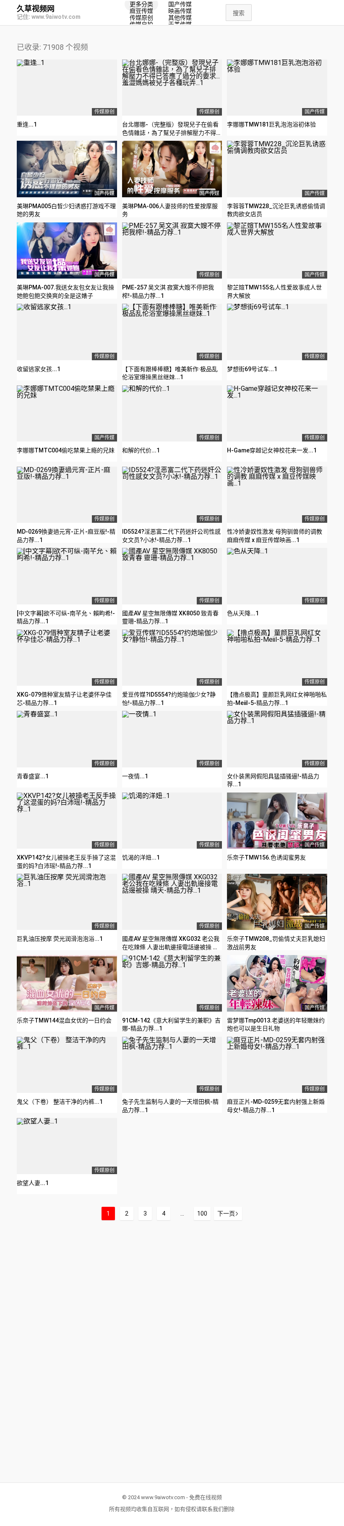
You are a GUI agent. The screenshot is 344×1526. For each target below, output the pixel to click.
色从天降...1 (243, 613)
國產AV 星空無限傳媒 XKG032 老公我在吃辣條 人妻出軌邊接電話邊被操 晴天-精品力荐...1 (170, 946)
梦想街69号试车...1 (252, 369)
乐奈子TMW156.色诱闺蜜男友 (266, 857)
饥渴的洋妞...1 (141, 857)
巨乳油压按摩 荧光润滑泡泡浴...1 (60, 938)
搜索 (239, 13)
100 (202, 1213)
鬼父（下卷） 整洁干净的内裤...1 (60, 1101)
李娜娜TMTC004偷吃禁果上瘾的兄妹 (66, 450)
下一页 (226, 1213)
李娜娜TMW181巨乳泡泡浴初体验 (271, 124)
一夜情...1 (135, 776)
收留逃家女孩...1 (38, 369)
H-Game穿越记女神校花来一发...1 (272, 450)
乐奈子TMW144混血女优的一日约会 (64, 1020)
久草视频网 (36, 9)
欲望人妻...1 (33, 1183)
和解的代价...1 (141, 450)
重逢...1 (27, 124)
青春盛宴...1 (33, 776)
